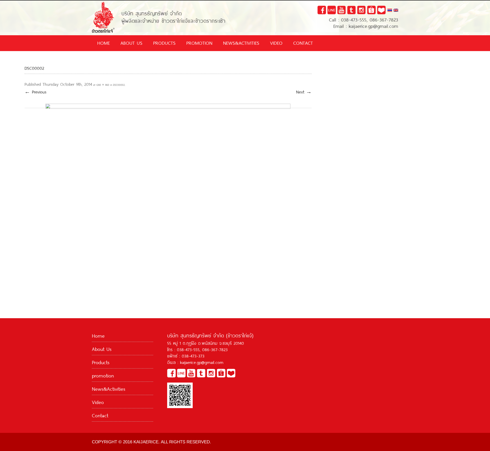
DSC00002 (119, 84)
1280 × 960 (102, 84)
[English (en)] (396, 10)
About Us (131, 42)
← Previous (35, 91)
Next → (304, 91)
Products (164, 42)
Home (103, 42)
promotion (199, 42)
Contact (303, 42)
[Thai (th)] (389, 10)
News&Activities (241, 42)
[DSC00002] (168, 196)
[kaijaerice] (103, 3)
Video (276, 42)
